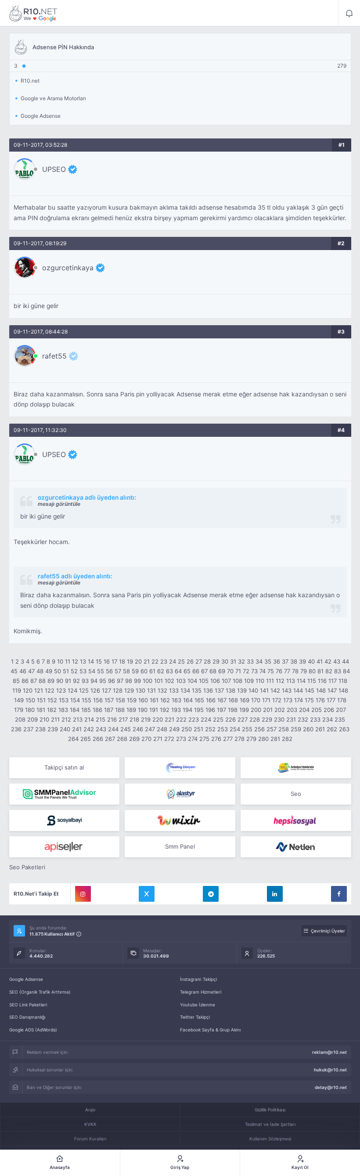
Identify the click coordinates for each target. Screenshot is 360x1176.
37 (285, 661)
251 (198, 729)
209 (32, 719)
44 (345, 661)
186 (97, 709)
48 (39, 671)
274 (193, 738)
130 (140, 690)
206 (329, 709)
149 (19, 700)
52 (74, 671)
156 (98, 700)
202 (279, 709)
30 (224, 661)
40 (311, 661)
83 (337, 671)
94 (93, 680)
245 (125, 729)
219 (146, 719)
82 (328, 671)
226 (230, 719)
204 (304, 709)
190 (143, 709)
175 (309, 700)
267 (110, 738)
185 (86, 709)
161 (154, 700)
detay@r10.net (331, 1087)
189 (131, 709)
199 (244, 709)
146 (321, 690)
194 (187, 709)
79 (303, 671)
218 (134, 719)
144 (298, 690)
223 (193, 719)
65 (187, 671)
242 (88, 729)
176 (320, 700)
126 (95, 690)
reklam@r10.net (329, 1052)
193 (176, 709)
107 (226, 680)
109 (249, 680)
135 (197, 690)
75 (270, 671)
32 (241, 661)
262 (332, 729)
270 (146, 738)
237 (28, 729)
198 (233, 709)
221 (169, 719)
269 (134, 738)
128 (117, 690)
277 (228, 738)
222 (181, 719)
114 (301, 680)
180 (30, 709)
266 (98, 738)
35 (267, 661)
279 (251, 738)
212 (66, 719)
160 (143, 700)
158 (120, 700)
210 (44, 719)
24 (172, 661)
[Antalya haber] (296, 767)
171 (266, 700)
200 (256, 709)
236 (16, 729)
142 (275, 690)
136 (208, 690)
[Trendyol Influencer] (180, 820)
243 (101, 729)
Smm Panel (180, 846)
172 (276, 700)
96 (111, 680)
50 (57, 671)
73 (254, 671)
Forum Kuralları (90, 1138)
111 (270, 680)
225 (218, 719)
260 (308, 729)
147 (332, 690)
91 (68, 680)
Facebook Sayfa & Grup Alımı (210, 1029)
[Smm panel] (64, 794)
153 (63, 700)
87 (33, 680)
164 (188, 700)
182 (52, 709)
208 (20, 719)
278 (239, 738)
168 (233, 700)
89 (50, 680)
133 (174, 690)
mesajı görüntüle (59, 504)
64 (178, 671)
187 (108, 709)
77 (287, 671)
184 (74, 709)
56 (109, 671)
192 (164, 709)
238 (40, 729)
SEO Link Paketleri (28, 1004)
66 (195, 671)
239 (52, 729)
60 (144, 671)
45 (14, 671)
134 (185, 690)
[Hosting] (180, 767)
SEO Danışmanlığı (27, 1017)
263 (344, 729)
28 (207, 661)
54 (91, 671)
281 (275, 738)
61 (152, 671)
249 (174, 729)
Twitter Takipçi (195, 1017)
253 (222, 729)
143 (287, 690)
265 (85, 738)
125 (84, 690)
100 (147, 680)
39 (302, 661)
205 (316, 709)
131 (151, 690)
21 (147, 661)
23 (163, 661)
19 (130, 661)
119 (16, 690)
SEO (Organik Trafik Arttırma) (40, 992)
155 (86, 700)
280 (263, 738)
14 (91, 661)
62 (160, 671)
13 (83, 661)
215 (100, 719)
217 (123, 719)
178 (341, 700)
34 (259, 661)
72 (246, 671)
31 (233, 661)
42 (327, 661)
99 (137, 680)
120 (27, 690)
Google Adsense (26, 979)
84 (346, 671)
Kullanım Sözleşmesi (270, 1138)
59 (135, 671)
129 (129, 690)
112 (280, 680)
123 (61, 690)
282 (287, 738)
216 (112, 719)
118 (342, 680)
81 (320, 671)
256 (259, 729)
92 (76, 680)
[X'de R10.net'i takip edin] (147, 894)
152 (52, 700)
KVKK (90, 1124)
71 (238, 671)
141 (264, 690)
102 (169, 680)
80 (312, 671)
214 (89, 719)
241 (77, 729)
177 (331, 700)
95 (102, 680)
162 (165, 700)
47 (31, 671)
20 (138, 661)
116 (322, 680)
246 (138, 729)
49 (48, 671)
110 (260, 680)
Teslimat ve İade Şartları (270, 1124)
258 (283, 729)
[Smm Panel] (64, 820)
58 (126, 671)
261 (320, 729)
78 (295, 671)
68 (212, 671)
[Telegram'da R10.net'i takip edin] (211, 894)
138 (230, 690)
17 (114, 661)
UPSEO (54, 169)
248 (162, 729)
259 (296, 729)
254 (235, 729)
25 (181, 661)
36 (276, 661)
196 (210, 709)
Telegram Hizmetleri (200, 992)
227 (243, 719)
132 (162, 690)
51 (66, 671)
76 (279, 671)
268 (122, 738)
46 (22, 671)
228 (254, 719)
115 (311, 680)
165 (199, 700)
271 (157, 738)
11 (67, 661)
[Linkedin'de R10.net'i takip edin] (275, 894)
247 (150, 729)
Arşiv (90, 1109)
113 (290, 680)
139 (242, 690)
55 (100, 671)
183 (63, 709)
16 (107, 661)
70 (230, 671)
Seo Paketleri (27, 867)
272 (169, 738)
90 (59, 680)
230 (279, 719)
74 (262, 671)
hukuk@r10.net (330, 1069)
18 (122, 661)
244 (113, 729)
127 (106, 690)
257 (271, 729)
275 (204, 738)
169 (244, 700)
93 (85, 680)
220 (157, 719)
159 (132, 700)
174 (298, 700)
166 (211, 700)
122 (49, 690)
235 (340, 719)
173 (287, 700)
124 (72, 690)
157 (109, 700)
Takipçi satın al (64, 767)
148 (343, 690)
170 (255, 700)
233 (315, 719)
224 (206, 719)
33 (250, 661)
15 (99, 661)
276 (216, 738)
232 (303, 719)
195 (199, 709)
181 (40, 709)
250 (186, 729)
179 (18, 709)
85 (16, 680)
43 (336, 661)
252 (210, 729)
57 (118, 671)
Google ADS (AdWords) (33, 1029)
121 (38, 690)
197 (221, 709)
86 (25, 680)
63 (169, 671)
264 (73, 738)
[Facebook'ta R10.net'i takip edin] (339, 894)
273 (181, 738)
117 (332, 680)
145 (309, 690)
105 (204, 680)
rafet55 (54, 356)
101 (158, 680)
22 (154, 661)
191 (153, 709)
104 (192, 680)
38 (293, 661)
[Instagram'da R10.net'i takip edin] (83, 894)
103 (181, 680)
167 (222, 700)
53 (82, 671)
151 (41, 700)
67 (204, 671)
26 (190, 661)
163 (176, 700)
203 (292, 709)
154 (75, 700)
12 (75, 661)
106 (215, 680)
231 (291, 719)
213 (78, 719)
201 (268, 709)
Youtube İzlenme (197, 1004)
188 (120, 709)
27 (198, 661)
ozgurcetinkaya (68, 267)
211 (55, 719)
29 (216, 661)
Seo (296, 793)
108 (237, 680)
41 (320, 661)
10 (60, 661)
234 (327, 719)
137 (219, 690)
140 (253, 690)
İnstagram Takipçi (198, 979)
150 (30, 700)
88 (42, 680)
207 (341, 709)
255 (247, 729)
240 (65, 729)
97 (120, 680)
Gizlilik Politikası (270, 1109)
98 (128, 680)
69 (221, 671)
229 (267, 719)
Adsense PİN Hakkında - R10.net (33, 13)
